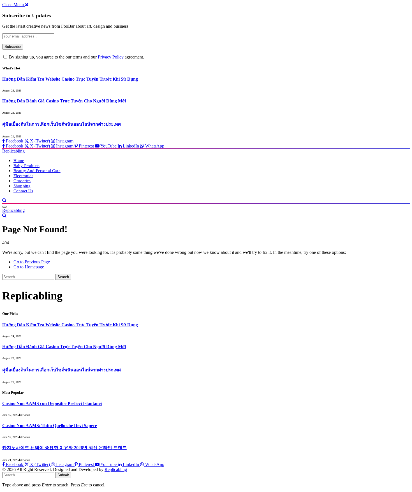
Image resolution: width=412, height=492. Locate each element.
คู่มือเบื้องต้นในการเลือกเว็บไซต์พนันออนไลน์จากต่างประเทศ (61, 124)
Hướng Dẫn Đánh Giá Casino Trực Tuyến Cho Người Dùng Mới (64, 101)
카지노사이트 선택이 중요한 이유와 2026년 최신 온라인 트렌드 (64, 447)
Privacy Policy (111, 57)
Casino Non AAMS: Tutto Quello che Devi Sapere (49, 425)
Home (18, 160)
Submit (63, 475)
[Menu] (4, 207)
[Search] (4, 200)
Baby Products (26, 165)
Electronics (23, 175)
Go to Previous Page (31, 261)
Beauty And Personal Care (37, 170)
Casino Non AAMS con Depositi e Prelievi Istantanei (52, 403)
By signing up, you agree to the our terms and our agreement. (76, 57)
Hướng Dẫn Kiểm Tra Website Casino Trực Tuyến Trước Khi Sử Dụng (70, 79)
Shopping (22, 185)
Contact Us (23, 190)
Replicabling (116, 469)
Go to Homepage (28, 266)
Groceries (22, 180)
